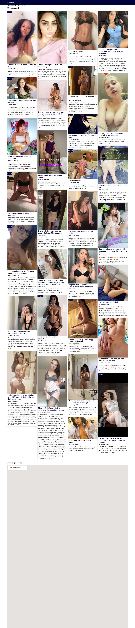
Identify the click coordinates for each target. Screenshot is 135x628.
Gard (19, 5)
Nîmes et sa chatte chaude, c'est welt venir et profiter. (112, 360)
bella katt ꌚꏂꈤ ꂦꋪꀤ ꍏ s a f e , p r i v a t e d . (113, 186)
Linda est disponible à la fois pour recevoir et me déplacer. (21, 272)
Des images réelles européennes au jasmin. (82, 136)
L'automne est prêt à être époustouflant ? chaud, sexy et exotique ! (111, 51)
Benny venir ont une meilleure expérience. (19, 157)
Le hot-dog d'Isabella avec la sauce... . (80, 441)
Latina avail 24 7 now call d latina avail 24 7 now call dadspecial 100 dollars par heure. (21, 397)
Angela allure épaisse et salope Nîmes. (50, 176)
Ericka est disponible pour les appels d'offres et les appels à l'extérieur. (50, 233)
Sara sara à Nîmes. (76, 52)
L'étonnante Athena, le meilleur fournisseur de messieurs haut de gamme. (112, 440)
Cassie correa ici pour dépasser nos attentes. (22, 102)
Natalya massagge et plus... (18, 213)
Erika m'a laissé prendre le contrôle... (48, 338)
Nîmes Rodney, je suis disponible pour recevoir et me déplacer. (81, 402)
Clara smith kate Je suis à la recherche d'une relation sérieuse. (51, 409)
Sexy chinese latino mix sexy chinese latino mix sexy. (19, 332)
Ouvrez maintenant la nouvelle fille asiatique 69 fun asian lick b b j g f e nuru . (113, 251)
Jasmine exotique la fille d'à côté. (51, 65)
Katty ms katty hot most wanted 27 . (82, 97)
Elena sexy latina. (75, 180)
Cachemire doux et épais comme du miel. (22, 66)
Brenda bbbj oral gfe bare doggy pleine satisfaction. (81, 341)
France (14, 5)
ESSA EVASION (11, 2)
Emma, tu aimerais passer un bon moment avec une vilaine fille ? (51, 113)
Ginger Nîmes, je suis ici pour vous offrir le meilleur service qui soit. (82, 286)
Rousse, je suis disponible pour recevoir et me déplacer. (111, 134)
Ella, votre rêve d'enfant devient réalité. (81, 233)
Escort (9, 5)
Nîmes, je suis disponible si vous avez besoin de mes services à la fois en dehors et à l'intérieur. (51, 282)
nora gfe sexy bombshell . (109, 302)
